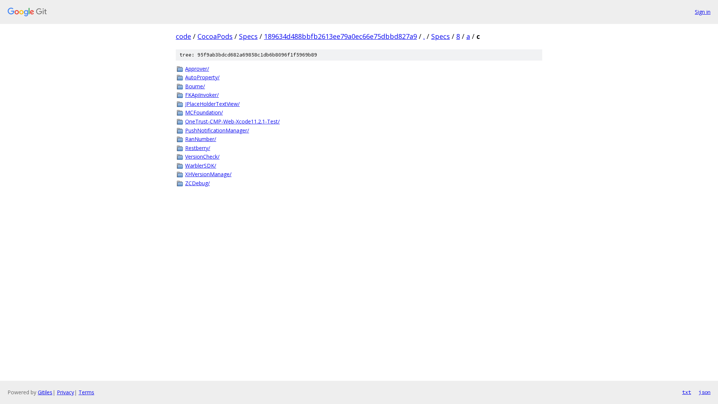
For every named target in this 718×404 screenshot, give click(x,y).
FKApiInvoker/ (202, 94)
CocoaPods (215, 36)
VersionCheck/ (202, 156)
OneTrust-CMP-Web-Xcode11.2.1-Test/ (232, 121)
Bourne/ (195, 86)
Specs (248, 36)
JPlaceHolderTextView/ (212, 103)
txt (686, 392)
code (183, 36)
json (705, 392)
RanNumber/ (200, 139)
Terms (86, 392)
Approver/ (197, 68)
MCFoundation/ (204, 112)
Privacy (65, 392)
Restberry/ (197, 148)
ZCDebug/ (197, 183)
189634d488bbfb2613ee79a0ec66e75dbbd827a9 (340, 36)
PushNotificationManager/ (217, 130)
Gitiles (45, 392)
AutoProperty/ (202, 77)
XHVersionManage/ (208, 174)
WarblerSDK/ (200, 165)
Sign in (703, 11)
